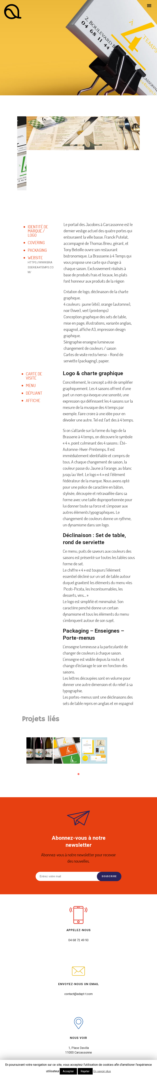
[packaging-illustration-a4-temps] (39, 750)
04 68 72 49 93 (78, 940)
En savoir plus (102, 1071)
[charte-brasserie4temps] (94, 750)
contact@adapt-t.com (78, 994)
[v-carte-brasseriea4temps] (67, 750)
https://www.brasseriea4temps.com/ (41, 267)
